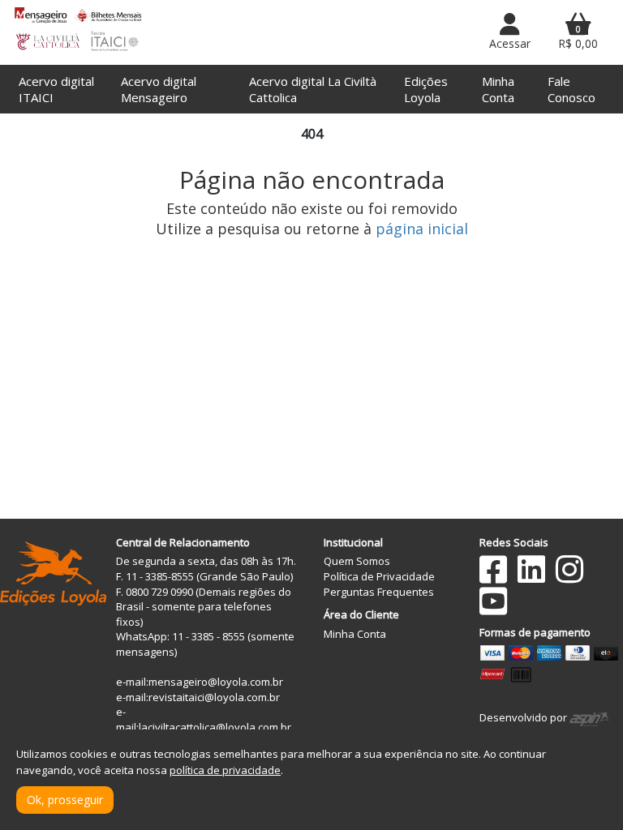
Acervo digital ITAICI (56, 89)
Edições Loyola (426, 89)
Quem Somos (357, 561)
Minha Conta (498, 89)
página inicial (422, 228)
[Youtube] (493, 601)
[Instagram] (569, 569)
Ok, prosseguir (65, 799)
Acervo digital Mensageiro (158, 89)
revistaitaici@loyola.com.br (214, 697)
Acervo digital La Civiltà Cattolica (312, 89)
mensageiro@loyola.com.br (215, 681)
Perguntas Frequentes (379, 591)
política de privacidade (225, 770)
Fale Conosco (571, 89)
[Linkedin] (531, 569)
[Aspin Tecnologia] (589, 717)
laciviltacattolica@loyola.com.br (215, 727)
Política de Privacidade (379, 576)
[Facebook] (493, 569)
